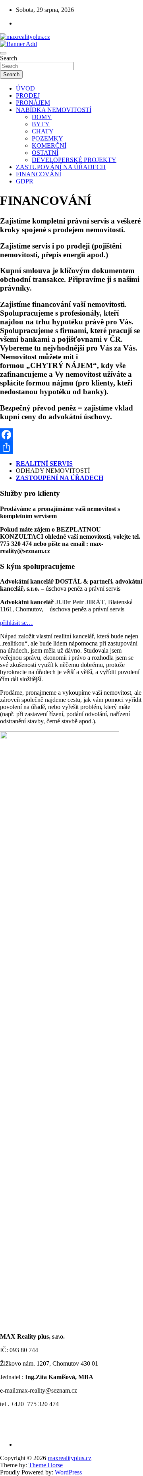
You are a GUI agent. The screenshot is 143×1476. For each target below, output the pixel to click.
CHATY (43, 131)
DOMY (42, 117)
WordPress (68, 1472)
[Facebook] (71, 434)
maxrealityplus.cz (69, 1458)
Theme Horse (46, 1465)
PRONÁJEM (33, 102)
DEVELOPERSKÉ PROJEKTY (74, 159)
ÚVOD (25, 88)
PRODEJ (28, 95)
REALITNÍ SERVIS (44, 463)
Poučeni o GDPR (22, 1431)
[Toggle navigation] (3, 53)
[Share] (71, 447)
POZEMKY (47, 138)
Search (8, 58)
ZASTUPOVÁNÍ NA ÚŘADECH (61, 167)
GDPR (24, 181)
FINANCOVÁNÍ (38, 174)
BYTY (41, 124)
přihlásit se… (16, 622)
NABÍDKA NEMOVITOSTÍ (53, 109)
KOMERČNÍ (49, 145)
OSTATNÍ (45, 152)
